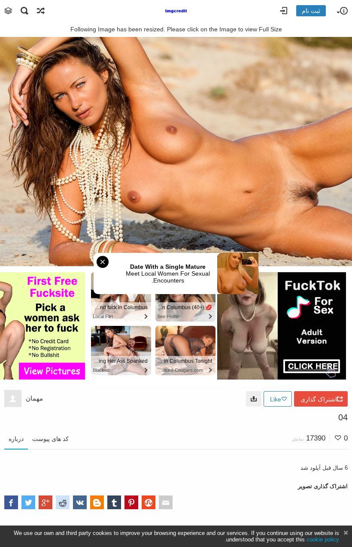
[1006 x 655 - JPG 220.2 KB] (253, 399)
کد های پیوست (50, 438)
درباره (16, 438)
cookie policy (322, 539)
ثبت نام (311, 10)
